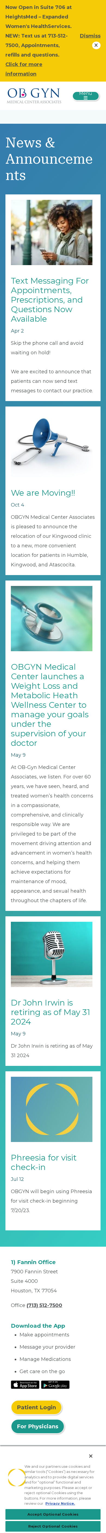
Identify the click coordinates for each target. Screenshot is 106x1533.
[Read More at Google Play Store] (55, 1384)
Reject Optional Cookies (53, 1526)
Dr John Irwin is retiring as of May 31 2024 (50, 1012)
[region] (53, 1489)
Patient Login (36, 1407)
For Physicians (37, 1426)
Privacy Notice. (60, 1503)
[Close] (91, 1456)
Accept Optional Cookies (53, 1514)
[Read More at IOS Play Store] (25, 1384)
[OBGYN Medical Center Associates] (34, 95)
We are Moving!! (43, 493)
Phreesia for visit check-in (44, 1162)
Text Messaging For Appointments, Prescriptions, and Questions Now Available (50, 300)
